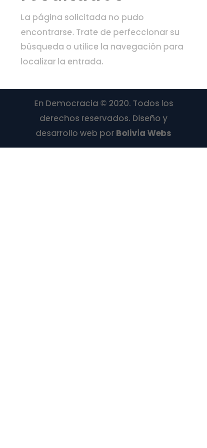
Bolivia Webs (143, 133)
